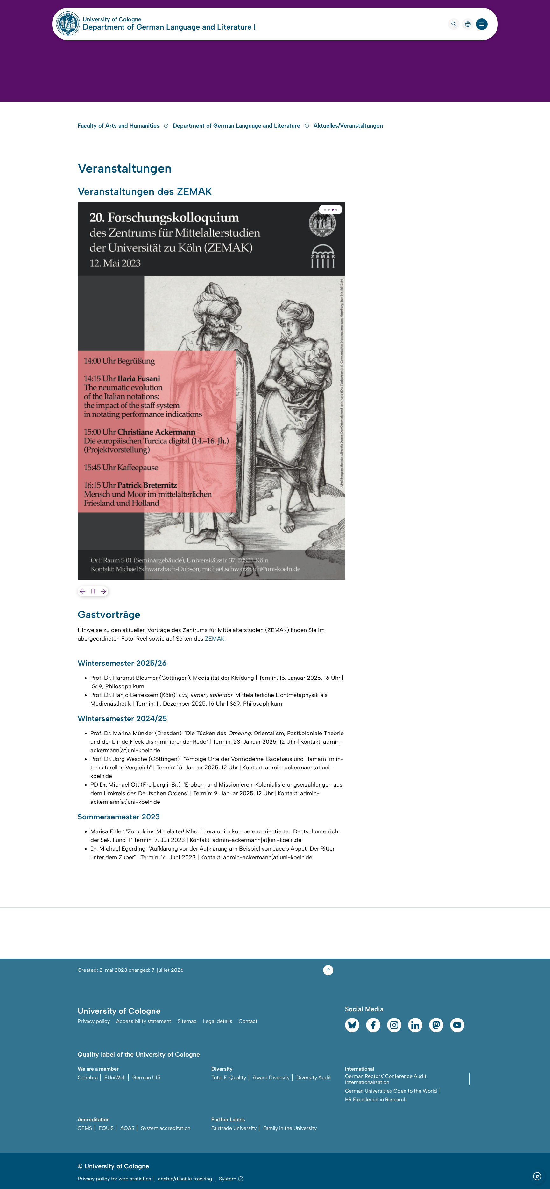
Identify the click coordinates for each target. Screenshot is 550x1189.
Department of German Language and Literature (237, 125)
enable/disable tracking (185, 1179)
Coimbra (88, 1077)
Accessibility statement (143, 1021)
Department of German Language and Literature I (169, 26)
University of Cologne (136, 19)
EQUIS (106, 1128)
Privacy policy (94, 1021)
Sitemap (187, 1021)
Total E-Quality (228, 1077)
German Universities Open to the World (391, 1091)
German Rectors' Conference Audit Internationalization (386, 1079)
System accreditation (165, 1128)
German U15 (146, 1077)
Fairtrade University (234, 1128)
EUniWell (115, 1077)
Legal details (217, 1021)
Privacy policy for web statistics (114, 1179)
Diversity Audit (313, 1077)
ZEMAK (214, 638)
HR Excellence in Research (376, 1099)
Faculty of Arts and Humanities (119, 125)
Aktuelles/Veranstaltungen (348, 125)
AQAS (127, 1128)
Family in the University (290, 1128)
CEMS (85, 1128)
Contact (248, 1021)
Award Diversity (271, 1077)
